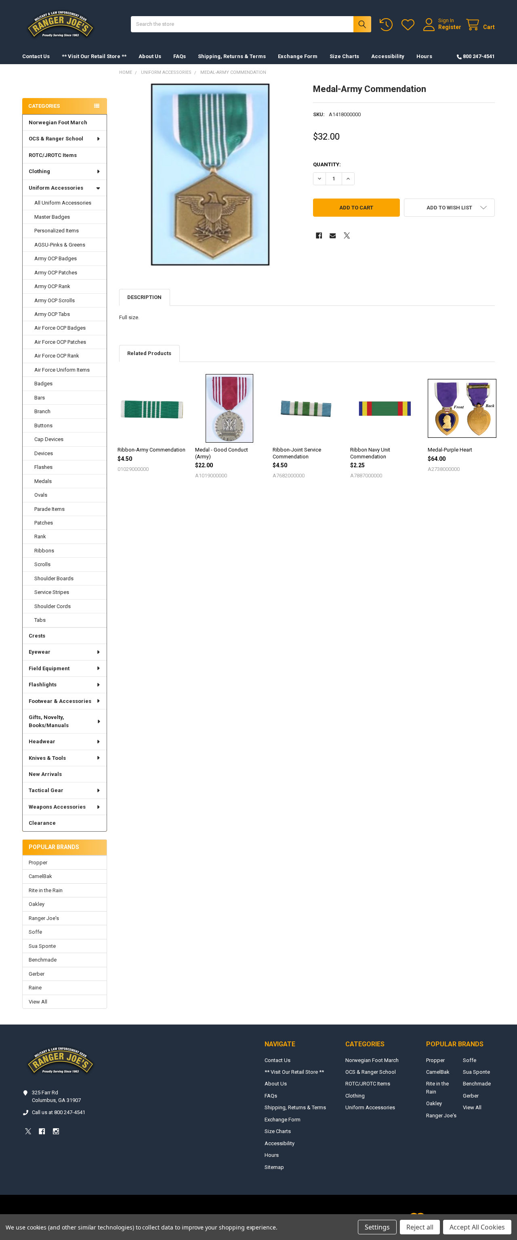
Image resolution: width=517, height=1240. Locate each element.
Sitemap (274, 1167)
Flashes (43, 467)
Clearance (42, 823)
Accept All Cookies (477, 1227)
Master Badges (52, 217)
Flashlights (43, 685)
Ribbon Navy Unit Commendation (370, 453)
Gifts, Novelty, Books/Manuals (49, 721)
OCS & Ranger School (56, 139)
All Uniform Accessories (62, 203)
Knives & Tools (47, 758)
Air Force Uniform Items (62, 370)
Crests (37, 636)
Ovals (40, 495)
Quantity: (327, 164)
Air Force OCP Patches (60, 342)
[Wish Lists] (409, 25)
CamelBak (40, 876)
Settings (377, 1227)
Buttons (43, 425)
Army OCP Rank (52, 286)
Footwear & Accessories (60, 701)
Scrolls (42, 564)
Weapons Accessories (57, 807)
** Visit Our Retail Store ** (94, 56)
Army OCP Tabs (52, 314)
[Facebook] (319, 235)
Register (449, 27)
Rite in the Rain (46, 890)
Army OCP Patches (55, 273)
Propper (38, 862)
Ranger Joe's (44, 918)
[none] (210, 175)
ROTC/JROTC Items (53, 155)
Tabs (40, 620)
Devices (43, 453)
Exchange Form (297, 56)
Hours (424, 56)
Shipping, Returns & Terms (232, 56)
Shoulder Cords (52, 606)
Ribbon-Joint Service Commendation (297, 453)
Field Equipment (49, 668)
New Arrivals (45, 774)
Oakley (36, 904)
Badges (43, 384)
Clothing (39, 171)
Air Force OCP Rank (56, 356)
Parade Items (49, 509)
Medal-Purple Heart (450, 450)
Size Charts (344, 56)
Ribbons (44, 551)
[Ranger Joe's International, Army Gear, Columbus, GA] (34, 83)
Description (144, 297)
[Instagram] (56, 1131)
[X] (347, 235)
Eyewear (39, 652)
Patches (43, 523)
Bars (39, 398)
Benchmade (43, 960)
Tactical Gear (46, 790)
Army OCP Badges (55, 258)
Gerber (36, 974)
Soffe (35, 932)
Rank (40, 536)
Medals (43, 481)
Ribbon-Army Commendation (151, 450)
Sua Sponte (42, 946)
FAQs (179, 56)
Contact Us (36, 56)
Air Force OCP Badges (60, 328)
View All (38, 1002)
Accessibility (387, 56)
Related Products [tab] (149, 353)
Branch (42, 411)
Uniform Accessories (56, 188)
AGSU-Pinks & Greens (59, 245)
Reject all (419, 1227)
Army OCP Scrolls (54, 300)
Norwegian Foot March (58, 122)
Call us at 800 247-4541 (58, 1112)
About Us (150, 56)
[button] (449, 208)
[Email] (332, 235)
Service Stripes (51, 592)
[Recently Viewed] (388, 25)
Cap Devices (48, 439)
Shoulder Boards (54, 578)
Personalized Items (56, 231)
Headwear (42, 741)
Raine (35, 988)
